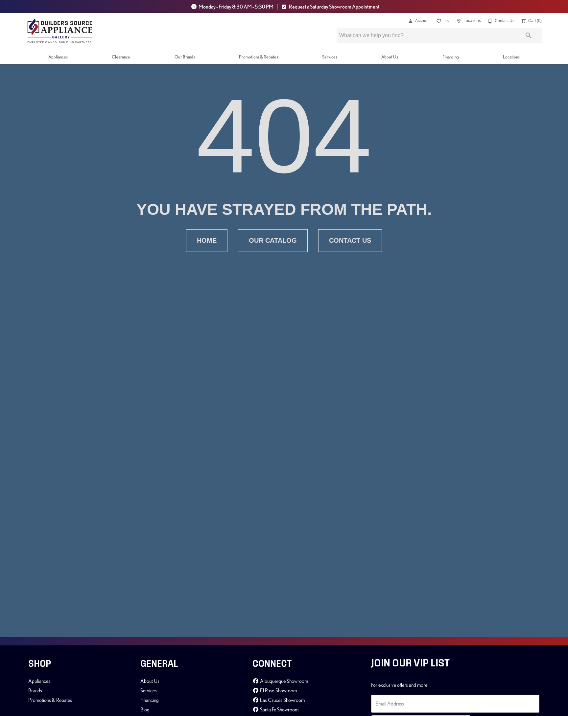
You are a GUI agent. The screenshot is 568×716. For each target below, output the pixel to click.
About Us (389, 56)
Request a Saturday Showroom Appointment (334, 7)
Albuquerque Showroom (283, 681)
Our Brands (185, 56)
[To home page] (60, 31)
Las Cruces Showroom (282, 700)
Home (207, 240)
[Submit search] (528, 35)
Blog (145, 709)
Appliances (58, 56)
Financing (450, 56)
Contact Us (350, 240)
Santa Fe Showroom (278, 709)
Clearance (121, 56)
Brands (35, 690)
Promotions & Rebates (258, 56)
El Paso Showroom (278, 690)
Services (329, 56)
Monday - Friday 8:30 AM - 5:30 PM (236, 7)
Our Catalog (273, 240)
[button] (410, 21)
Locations (511, 56)
